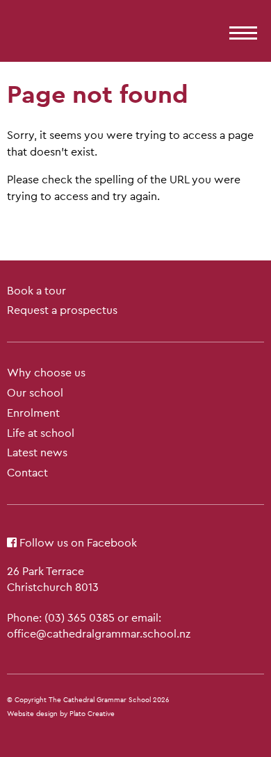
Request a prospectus (62, 310)
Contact (27, 472)
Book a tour (36, 290)
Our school (35, 392)
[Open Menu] (239, 28)
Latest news (37, 452)
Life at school (40, 433)
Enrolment (33, 413)
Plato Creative (92, 713)
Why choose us (46, 372)
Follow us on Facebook (77, 542)
